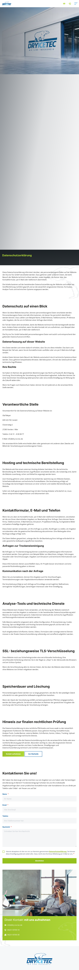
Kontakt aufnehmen (13, 754)
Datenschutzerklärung (57, 851)
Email (5, 805)
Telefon (5, 816)
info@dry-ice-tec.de (15, 439)
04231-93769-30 (13, 935)
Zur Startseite (33, 754)
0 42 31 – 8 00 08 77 (16, 434)
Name (5, 794)
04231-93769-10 (13, 930)
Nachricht (7, 827)
